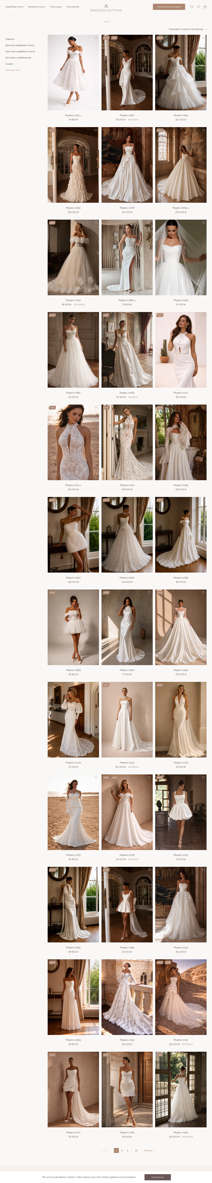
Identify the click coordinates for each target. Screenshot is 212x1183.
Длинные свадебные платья (19, 45)
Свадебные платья (14, 7)
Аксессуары (55, 7)
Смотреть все (12, 70)
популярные (186, 29)
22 (136, 1150)
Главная (106, 22)
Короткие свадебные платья (20, 51)
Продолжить (157, 1177)
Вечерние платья (36, 7)
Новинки (9, 39)
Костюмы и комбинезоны (18, 57)
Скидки (9, 64)
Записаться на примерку (169, 7)
